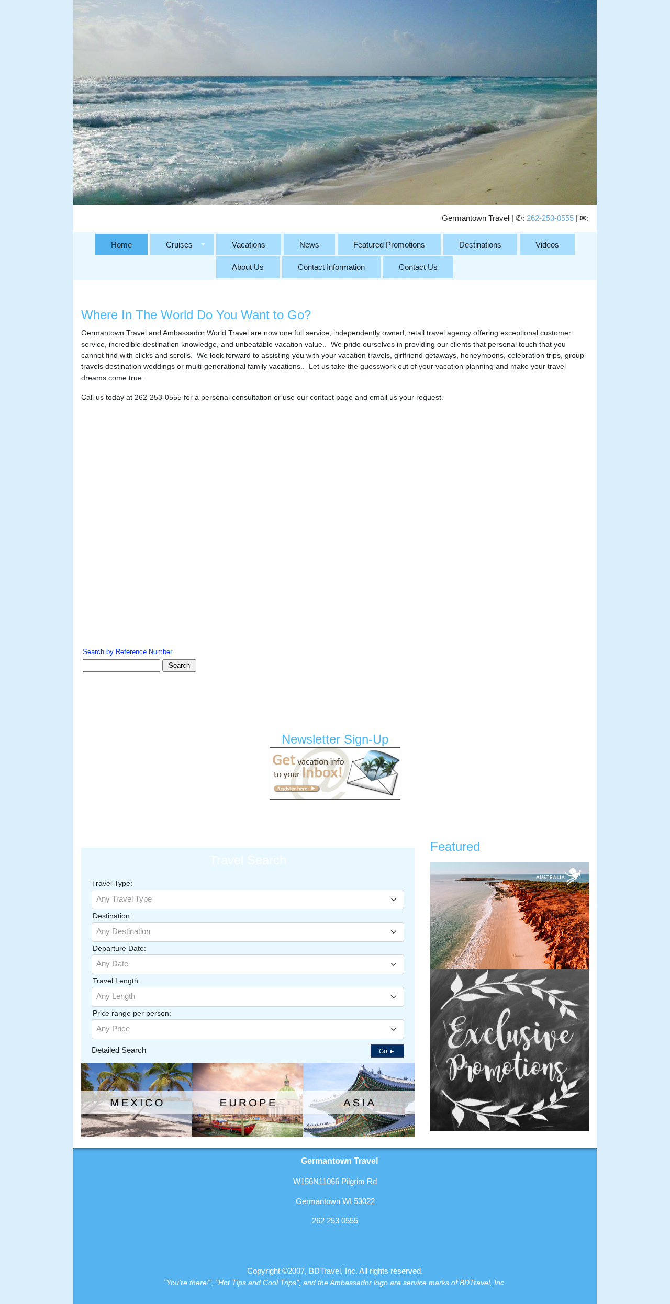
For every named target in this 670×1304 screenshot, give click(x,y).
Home (121, 244)
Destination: (112, 916)
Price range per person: (132, 1013)
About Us (248, 267)
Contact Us (418, 267)
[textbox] (248, 899)
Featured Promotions (389, 244)
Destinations (480, 244)
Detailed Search (119, 1050)
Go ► (387, 1051)
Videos (547, 244)
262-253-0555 (550, 217)
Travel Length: (116, 980)
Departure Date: (119, 948)
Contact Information (331, 267)
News (309, 244)
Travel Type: (112, 883)
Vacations (248, 244)
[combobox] (248, 899)
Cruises (179, 244)
